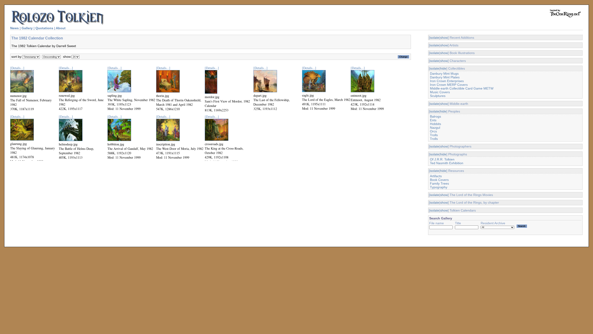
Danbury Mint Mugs (444, 73)
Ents (433, 120)
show (444, 37)
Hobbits (435, 124)
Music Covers (440, 92)
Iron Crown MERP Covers (449, 85)
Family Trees (439, 183)
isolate (434, 37)
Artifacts (436, 176)
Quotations (44, 28)
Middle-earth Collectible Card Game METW (461, 88)
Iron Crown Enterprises (447, 81)
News (14, 28)
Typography (438, 187)
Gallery (27, 28)
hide (443, 68)
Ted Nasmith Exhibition (446, 163)
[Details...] (17, 68)
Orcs (433, 131)
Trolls (434, 135)
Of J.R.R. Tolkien (442, 159)
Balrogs (435, 116)
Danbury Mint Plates (445, 77)
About (61, 28)
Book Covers (439, 180)
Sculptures (437, 96)
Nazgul (435, 127)
